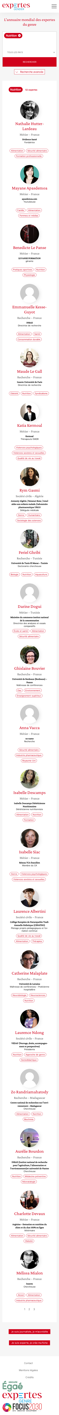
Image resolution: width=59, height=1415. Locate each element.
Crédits (29, 1377)
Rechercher (29, 62)
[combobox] (29, 40)
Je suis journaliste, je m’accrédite (29, 1331)
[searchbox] (30, 43)
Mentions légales (28, 1370)
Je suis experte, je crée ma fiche (29, 1342)
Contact (28, 1362)
